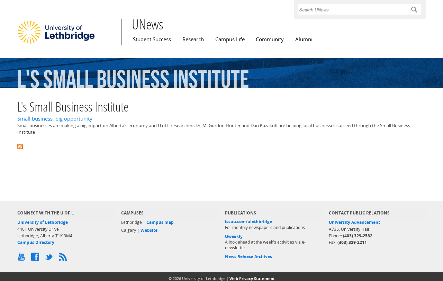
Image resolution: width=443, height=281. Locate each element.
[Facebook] (36, 258)
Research (193, 39)
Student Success (152, 39)
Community (270, 39)
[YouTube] (22, 258)
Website (149, 230)
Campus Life (230, 39)
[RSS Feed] (64, 258)
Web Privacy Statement (252, 278)
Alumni (304, 39)
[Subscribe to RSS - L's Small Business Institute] (221, 146)
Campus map (160, 222)
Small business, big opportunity (54, 118)
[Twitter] (50, 258)
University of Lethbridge (42, 222)
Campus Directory (35, 242)
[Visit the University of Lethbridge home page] (56, 43)
